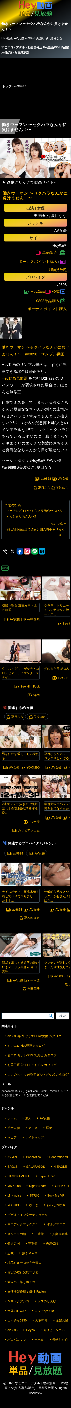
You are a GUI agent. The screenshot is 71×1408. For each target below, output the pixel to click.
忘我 (10, 1253)
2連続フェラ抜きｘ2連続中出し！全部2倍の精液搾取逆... (20, 808)
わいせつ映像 (56, 1205)
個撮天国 (13, 1243)
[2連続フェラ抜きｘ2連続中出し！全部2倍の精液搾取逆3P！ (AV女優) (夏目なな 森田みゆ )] (20, 797)
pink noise (14, 1195)
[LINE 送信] (34, 551)
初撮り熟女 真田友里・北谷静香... (19, 607)
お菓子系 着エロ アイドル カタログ (32, 1064)
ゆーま (33, 1205)
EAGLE (63, 677)
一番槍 (39, 1233)
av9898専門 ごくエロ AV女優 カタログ (34, 1036)
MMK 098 (14, 1185)
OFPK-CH (62, 1185)
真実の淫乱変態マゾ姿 (22, 1272)
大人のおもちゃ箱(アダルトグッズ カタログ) (38, 1074)
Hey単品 (38, 291)
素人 (28, 1118)
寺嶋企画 (33, 619)
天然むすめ (60, 1339)
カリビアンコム (29, 830)
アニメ (33, 1127)
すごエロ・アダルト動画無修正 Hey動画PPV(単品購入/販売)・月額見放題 (35, 49)
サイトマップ (34, 1137)
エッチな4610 (44, 1310)
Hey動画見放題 (14, 378)
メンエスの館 (16, 1233)
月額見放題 (58, 269)
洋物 (36, 695)
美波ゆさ (62, 487)
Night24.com (38, 1185)
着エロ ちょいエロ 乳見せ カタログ (32, 1055)
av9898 (46, 478)
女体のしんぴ (16, 1310)
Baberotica (33, 1157)
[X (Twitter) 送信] (12, 551)
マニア (12, 1137)
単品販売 (49, 252)
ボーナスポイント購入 (38, 261)
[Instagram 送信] (27, 551)
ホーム (12, 1118)
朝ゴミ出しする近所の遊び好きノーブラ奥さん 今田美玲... (20, 966)
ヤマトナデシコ (18, 1301)
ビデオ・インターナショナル (27, 1214)
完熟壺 (33, 1243)
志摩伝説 (52, 1243)
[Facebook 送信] (20, 551)
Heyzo (30, 1330)
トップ (7, 86)
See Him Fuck (30, 686)
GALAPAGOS (35, 1166)
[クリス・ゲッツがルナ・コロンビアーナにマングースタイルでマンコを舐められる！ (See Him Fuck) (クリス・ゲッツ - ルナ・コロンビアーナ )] (20, 661)
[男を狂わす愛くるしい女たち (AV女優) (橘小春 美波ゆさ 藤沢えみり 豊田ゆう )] (20, 747)
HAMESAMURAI (19, 1176)
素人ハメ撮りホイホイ (22, 1281)
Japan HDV (47, 1176)
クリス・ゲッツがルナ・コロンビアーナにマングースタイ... (20, 672)
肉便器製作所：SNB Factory (27, 1291)
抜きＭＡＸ (30, 1253)
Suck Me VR (55, 1195)
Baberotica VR (59, 1157)
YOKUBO (33, 767)
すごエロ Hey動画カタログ (26, 1045)
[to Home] (35, 17)
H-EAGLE (60, 1166)
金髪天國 (62, 1320)
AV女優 (63, 478)
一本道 (35, 980)
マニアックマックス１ (22, 1224)
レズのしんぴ (47, 1301)
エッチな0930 (17, 1320)
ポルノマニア (56, 1224)
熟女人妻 (13, 1127)
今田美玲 (33, 988)
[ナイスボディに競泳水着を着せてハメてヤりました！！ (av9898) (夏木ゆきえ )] (20, 885)
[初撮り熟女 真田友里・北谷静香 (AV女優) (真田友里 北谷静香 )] (20, 599)
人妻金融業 (60, 1233)
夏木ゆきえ (32, 917)
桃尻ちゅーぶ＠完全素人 (24, 1262)
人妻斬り (41, 1320)
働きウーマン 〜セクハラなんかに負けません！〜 (35, 195)
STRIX (34, 1195)
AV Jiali (12, 1157)
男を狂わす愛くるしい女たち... (20, 755)
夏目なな (44, 487)
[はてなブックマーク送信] (42, 551)
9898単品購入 (48, 300)
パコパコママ (16, 1339)
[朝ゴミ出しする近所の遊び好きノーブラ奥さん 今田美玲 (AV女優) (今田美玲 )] (20, 955)
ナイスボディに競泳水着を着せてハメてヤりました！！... (20, 895)
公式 (56, 291)
